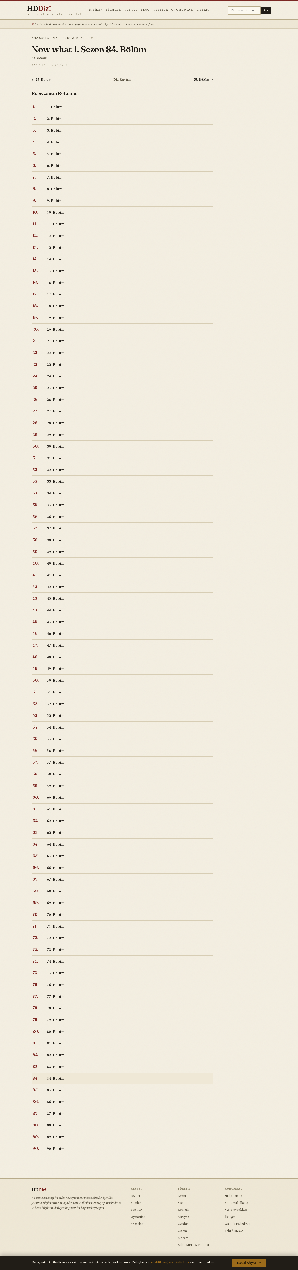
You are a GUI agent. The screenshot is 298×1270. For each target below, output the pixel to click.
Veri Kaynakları (236, 1209)
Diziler (96, 10)
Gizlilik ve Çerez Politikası (170, 1262)
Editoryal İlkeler (236, 1202)
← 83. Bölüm (41, 79)
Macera (183, 1238)
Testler (160, 10)
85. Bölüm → (203, 79)
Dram (182, 1195)
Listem (202, 10)
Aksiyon (183, 1217)
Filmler (113, 10)
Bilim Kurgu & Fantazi (193, 1245)
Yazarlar (137, 1224)
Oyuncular (182, 10)
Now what (76, 38)
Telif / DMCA (234, 1231)
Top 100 (130, 10)
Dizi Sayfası (122, 79)
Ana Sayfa (40, 38)
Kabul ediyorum (249, 1263)
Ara (266, 10)
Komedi (183, 1209)
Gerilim (183, 1224)
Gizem (182, 1231)
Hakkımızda (233, 1195)
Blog (145, 10)
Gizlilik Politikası (237, 1224)
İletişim (230, 1217)
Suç (180, 1202)
